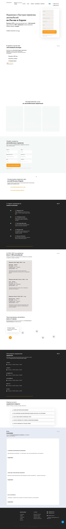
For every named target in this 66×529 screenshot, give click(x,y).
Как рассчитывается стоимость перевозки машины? (25, 420)
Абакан (8, 362)
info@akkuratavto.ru (51, 515)
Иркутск (8, 383)
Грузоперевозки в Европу (17, 190)
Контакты (42, 3)
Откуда (7, 149)
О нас (28, 3)
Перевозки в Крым (37, 515)
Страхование (37, 3)
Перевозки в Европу (37, 517)
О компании (22, 514)
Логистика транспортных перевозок (16, 472)
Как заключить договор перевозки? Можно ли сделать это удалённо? (29, 413)
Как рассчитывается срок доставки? (22, 423)
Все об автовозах (12, 494)
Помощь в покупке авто (38, 518)
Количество (23, 154)
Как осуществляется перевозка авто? (22, 416)
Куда (22, 149)
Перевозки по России (37, 514)
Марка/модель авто (9, 154)
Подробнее (10, 457)
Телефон (22, 159)
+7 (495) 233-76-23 (56, 5)
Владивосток (9, 373)
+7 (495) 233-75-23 (56, 3)
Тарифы (32, 3)
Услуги (23, 3)
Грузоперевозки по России (17, 187)
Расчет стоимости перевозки (13, 165)
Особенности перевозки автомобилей (16, 450)
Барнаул (8, 367)
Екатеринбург (9, 378)
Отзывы (21, 518)
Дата (7, 159)
